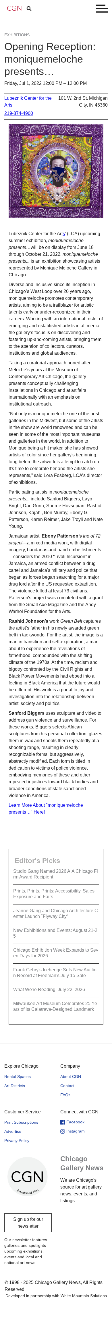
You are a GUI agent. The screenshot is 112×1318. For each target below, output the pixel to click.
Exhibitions (17, 35)
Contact (67, 1086)
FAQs (65, 1095)
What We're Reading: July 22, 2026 (49, 989)
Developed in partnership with (56, 1295)
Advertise (12, 1131)
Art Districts (14, 1086)
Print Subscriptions (21, 1122)
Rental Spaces (17, 1077)
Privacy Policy (16, 1141)
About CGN (70, 1077)
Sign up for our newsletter (28, 1223)
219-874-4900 (18, 113)
